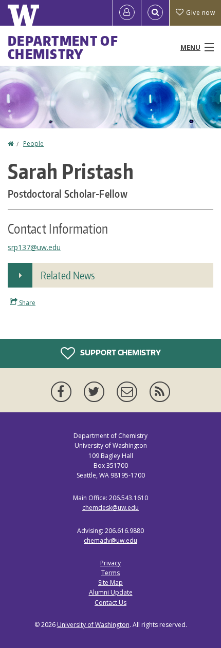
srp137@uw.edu (34, 247)
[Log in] (127, 13)
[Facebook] (63, 392)
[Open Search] (155, 13)
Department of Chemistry (63, 47)
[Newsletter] (129, 392)
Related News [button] (68, 275)
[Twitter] (96, 392)
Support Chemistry (120, 352)
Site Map (110, 582)
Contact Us (110, 602)
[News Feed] (160, 392)
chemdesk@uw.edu (110, 507)
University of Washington (93, 624)
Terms (110, 572)
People (33, 143)
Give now (200, 12)
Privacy (110, 563)
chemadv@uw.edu (110, 540)
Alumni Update (111, 592)
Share (26, 302)
